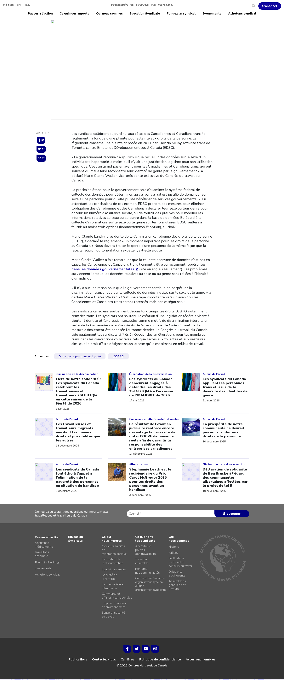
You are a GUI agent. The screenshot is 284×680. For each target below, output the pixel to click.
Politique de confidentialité (160, 659)
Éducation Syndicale (145, 13)
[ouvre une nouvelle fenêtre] (41, 140)
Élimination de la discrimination (112, 561)
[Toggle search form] (255, 6)
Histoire (174, 547)
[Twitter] (136, 649)
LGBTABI (118, 356)
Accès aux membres (201, 659)
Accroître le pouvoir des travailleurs (145, 550)
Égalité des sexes (114, 569)
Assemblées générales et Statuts (177, 585)
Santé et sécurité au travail (113, 614)
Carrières (127, 659)
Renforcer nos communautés (147, 571)
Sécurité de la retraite (109, 577)
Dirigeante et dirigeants (177, 573)
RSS (27, 5)
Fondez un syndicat (181, 13)
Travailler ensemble (142, 561)
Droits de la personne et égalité (95, 44)
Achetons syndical (242, 13)
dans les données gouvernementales (102, 269)
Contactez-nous (104, 659)
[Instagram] (155, 649)
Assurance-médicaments (44, 545)
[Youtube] (146, 649)
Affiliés (173, 553)
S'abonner (269, 6)
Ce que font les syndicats (145, 539)
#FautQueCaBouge (47, 562)
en (19, 5)
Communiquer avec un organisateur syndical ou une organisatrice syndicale (150, 584)
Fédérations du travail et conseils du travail (181, 562)
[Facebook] (127, 649)
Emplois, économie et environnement (114, 605)
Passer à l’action (40, 13)
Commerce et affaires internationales (117, 596)
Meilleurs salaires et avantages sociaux (114, 550)
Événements (211, 13)
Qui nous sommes (109, 13)
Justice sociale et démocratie (113, 586)
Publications (78, 659)
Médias (8, 5)
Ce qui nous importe (74, 13)
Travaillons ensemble (42, 554)
